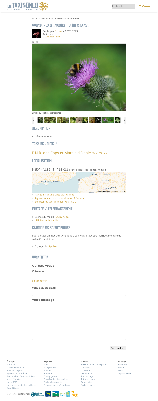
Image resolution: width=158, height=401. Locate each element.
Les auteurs (86, 373)
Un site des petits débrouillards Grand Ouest (21, 386)
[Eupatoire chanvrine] (47, 119)
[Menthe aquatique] (53, 119)
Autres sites (86, 382)
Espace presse (124, 373)
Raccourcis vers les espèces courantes (94, 366)
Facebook (122, 364)
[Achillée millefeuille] (40, 119)
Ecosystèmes (50, 367)
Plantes (47, 370)
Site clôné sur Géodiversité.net (21, 376)
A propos (11, 364)
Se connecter (39, 280)
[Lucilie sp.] (72, 119)
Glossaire (85, 370)
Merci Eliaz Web (14, 379)
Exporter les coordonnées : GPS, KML (55, 201)
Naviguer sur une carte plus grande (54, 194)
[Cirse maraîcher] (60, 119)
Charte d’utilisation (15, 367)
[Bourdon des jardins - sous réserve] (104, 119)
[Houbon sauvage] (117, 119)
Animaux (48, 373)
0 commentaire (51, 36)
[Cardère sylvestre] (92, 119)
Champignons (50, 376)
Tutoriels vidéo (88, 379)
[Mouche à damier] (79, 119)
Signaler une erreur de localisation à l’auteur (59, 198)
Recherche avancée (53, 382)
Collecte (43, 18)
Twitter (121, 367)
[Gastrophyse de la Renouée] (111, 119)
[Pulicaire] (85, 119)
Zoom (33, 42)
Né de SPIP (12, 382)
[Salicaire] (66, 119)
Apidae (53, 246)
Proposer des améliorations (57, 385)
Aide (46, 364)
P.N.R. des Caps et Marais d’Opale (61, 152)
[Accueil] (28, 6)
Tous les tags (87, 376)
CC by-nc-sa (62, 216)
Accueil (35, 18)
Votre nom (38, 271)
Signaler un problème (17, 373)
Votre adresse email (44, 288)
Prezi (120, 370)
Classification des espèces (56, 379)
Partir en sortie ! (88, 385)
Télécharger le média (37, 42)
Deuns (58, 31)
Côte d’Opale (99, 153)
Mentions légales (15, 370)
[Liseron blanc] (98, 119)
